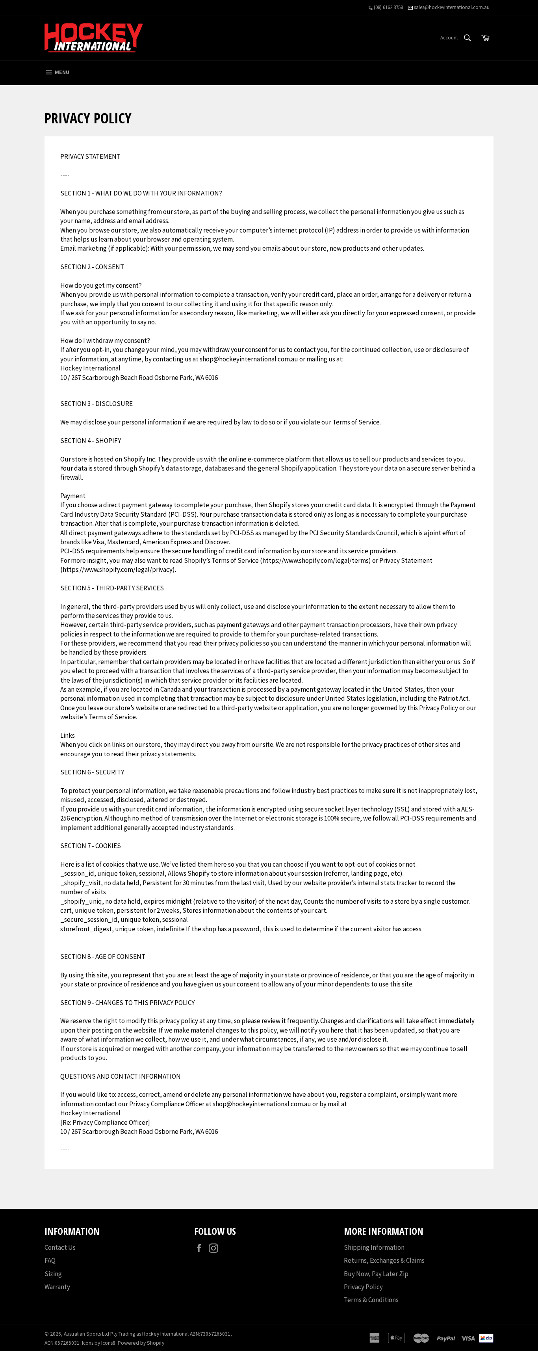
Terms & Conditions (371, 1299)
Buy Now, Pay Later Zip (376, 1273)
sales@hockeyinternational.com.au (451, 7)
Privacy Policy (363, 1286)
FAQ (50, 1260)
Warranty (57, 1286)
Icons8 (108, 1343)
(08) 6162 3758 (388, 7)
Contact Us (60, 1247)
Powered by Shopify (141, 1343)
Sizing (53, 1273)
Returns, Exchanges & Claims (384, 1260)
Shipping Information (374, 1247)
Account (449, 37)
